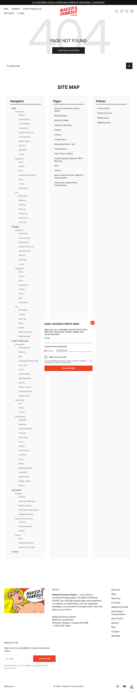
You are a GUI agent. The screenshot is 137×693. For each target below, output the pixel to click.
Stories (17, 535)
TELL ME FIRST (68, 368)
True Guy (22, 205)
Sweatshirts (23, 285)
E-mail (47, 338)
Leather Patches (25, 387)
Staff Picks (23, 150)
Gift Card (22, 146)
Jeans (21, 162)
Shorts (21, 294)
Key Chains (23, 365)
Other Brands (20, 417)
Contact (57, 134)
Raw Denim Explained (27, 501)
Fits (16, 193)
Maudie (21, 328)
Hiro (20, 403)
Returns (115, 623)
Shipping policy (104, 122)
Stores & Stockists (25, 526)
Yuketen (22, 485)
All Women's (23, 234)
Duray (21, 442)
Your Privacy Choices (63, 153)
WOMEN (16, 9)
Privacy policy (103, 108)
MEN (6, 9)
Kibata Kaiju (19, 400)
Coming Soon (24, 128)
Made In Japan (24, 141)
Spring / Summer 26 (26, 132)
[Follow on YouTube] (124, 686)
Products (18, 493)
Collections (19, 112)
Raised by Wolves (25, 468)
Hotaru (21, 408)
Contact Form (60, 139)
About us (115, 589)
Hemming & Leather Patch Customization (65, 183)
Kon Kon (22, 412)
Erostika (22, 446)
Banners (22, 383)
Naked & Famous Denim (24, 519)
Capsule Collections (26, 543)
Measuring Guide (25, 506)
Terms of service (104, 113)
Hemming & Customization (29, 510)
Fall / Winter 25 (24, 137)
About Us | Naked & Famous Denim (66, 109)
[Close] (92, 323)
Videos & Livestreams (27, 547)
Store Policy (117, 618)
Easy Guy (22, 209)
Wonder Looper (24, 481)
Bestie (21, 323)
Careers (22, 531)
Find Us (57, 170)
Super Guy (23, 222)
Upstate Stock (24, 477)
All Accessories (24, 348)
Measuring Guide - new (64, 144)
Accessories (23, 188)
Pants (21, 171)
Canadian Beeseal (25, 429)
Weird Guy (22, 200)
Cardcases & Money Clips (28, 361)
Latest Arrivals (24, 119)
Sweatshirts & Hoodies (27, 175)
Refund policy (103, 118)
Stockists (115, 598)
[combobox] (49, 350)
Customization (60, 149)
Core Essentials (24, 124)
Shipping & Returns (26, 514)
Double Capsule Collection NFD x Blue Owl (68, 159)
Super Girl (22, 319)
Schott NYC (23, 472)
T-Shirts (22, 184)
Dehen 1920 (23, 437)
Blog (20, 538)
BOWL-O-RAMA (61, 120)
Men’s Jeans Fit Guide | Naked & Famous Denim (68, 176)
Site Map (115, 635)
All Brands (22, 420)
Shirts (21, 180)
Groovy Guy (23, 218)
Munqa (21, 464)
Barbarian (22, 424)
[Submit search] (129, 66)
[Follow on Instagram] (117, 686)
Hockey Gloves (24, 396)
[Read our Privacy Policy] (91, 361)
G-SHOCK (22, 455)
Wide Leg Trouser (25, 332)
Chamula (22, 433)
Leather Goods (24, 374)
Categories (19, 159)
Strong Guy (23, 213)
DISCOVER (9, 13)
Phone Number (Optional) (55, 346)
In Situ (21, 459)
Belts (20, 298)
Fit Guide (22, 497)
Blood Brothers (60, 116)
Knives (21, 369)
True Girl (22, 314)
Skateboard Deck (25, 391)
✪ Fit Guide (23, 196)
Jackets (22, 166)
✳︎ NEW (20, 13)
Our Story (22, 522)
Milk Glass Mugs (25, 378)
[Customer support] (132, 688)
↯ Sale (21, 154)
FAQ (56, 166)
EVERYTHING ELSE (32, 9)
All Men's (22, 115)
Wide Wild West (24, 336)
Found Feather (24, 450)
